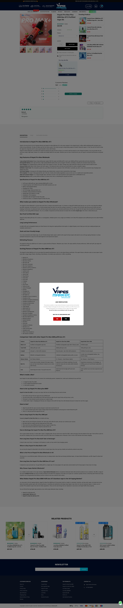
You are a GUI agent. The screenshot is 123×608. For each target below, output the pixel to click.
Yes (66, 319)
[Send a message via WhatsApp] (120, 603)
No (57, 319)
